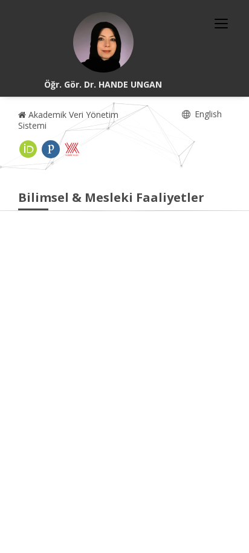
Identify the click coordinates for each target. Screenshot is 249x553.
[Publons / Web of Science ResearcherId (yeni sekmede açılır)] (51, 149)
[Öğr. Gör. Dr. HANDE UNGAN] (103, 42)
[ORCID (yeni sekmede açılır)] (28, 149)
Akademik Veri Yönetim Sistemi (68, 120)
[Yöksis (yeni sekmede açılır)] (72, 149)
